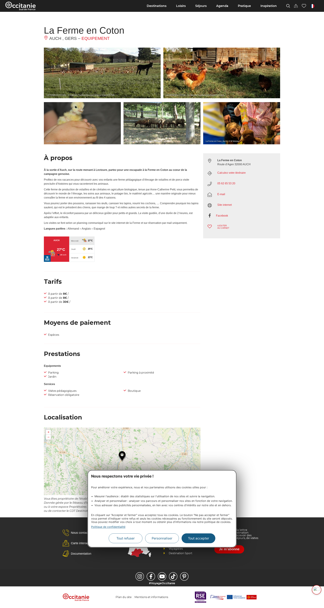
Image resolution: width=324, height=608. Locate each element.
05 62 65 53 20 (226, 183)
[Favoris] (304, 6)
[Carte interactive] (296, 6)
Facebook (222, 215)
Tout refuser (125, 538)
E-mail (221, 194)
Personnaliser (162, 538)
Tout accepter (198, 538)
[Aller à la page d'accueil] (20, 6)
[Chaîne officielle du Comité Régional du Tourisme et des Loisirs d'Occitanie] (162, 576)
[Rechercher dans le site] (288, 6)
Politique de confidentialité (108, 526)
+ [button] (48, 432)
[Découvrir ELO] (316, 589)
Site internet (224, 204)
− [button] (48, 437)
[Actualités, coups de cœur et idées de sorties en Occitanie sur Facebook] (151, 576)
